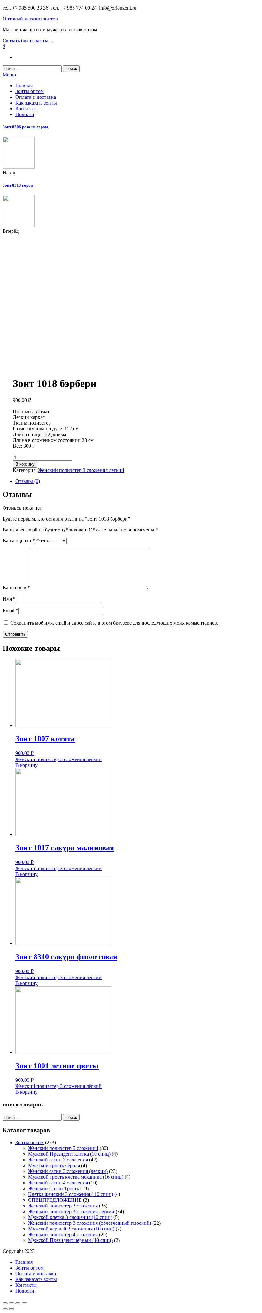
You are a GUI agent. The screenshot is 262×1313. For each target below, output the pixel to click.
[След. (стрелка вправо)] (11, 1309)
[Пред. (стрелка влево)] (5, 1309)
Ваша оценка (19, 540)
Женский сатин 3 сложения (58, 1159)
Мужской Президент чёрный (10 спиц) (70, 1240)
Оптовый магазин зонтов (30, 18)
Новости (24, 114)
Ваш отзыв (16, 587)
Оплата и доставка (35, 97)
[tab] (137, 481)
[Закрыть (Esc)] (5, 1303)
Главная (24, 85)
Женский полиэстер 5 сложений (63, 1148)
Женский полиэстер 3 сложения (63, 1205)
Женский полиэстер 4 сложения (63, 1234)
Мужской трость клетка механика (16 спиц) (75, 1177)
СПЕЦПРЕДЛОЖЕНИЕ (55, 1200)
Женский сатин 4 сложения (58, 1182)
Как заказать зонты (36, 103)
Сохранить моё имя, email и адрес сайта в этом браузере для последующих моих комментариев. (114, 622)
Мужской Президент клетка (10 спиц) (69, 1154)
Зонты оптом (29, 91)
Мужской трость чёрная (54, 1165)
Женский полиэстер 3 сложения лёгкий (81, 470)
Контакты (26, 108)
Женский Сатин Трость (53, 1188)
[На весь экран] (17, 1303)
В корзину (25, 464)
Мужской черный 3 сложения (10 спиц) (71, 1228)
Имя (9, 598)
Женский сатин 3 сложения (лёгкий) (68, 1171)
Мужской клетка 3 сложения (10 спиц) (70, 1217)
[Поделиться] (11, 1303)
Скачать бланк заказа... (27, 40)
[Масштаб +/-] (24, 1303)
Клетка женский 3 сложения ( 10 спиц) (70, 1194)
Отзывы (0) (27, 481)
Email (10, 610)
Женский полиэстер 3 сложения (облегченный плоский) (89, 1223)
